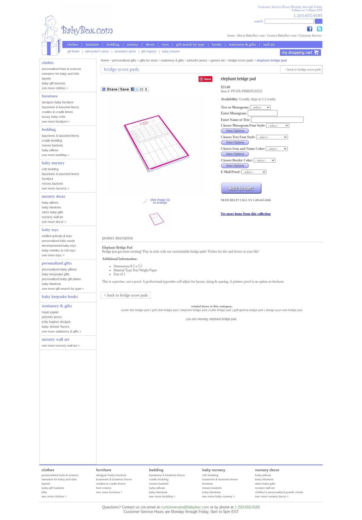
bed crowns (103, 487)
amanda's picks (125, 51)
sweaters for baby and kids (59, 479)
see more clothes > (54, 496)
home (231, 35)
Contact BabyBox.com (281, 35)
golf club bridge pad (165, 310)
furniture (92, 44)
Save (207, 79)
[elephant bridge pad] (156, 193)
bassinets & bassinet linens (114, 479)
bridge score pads (241, 60)
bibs (44, 492)
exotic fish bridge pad (135, 310)
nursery (132, 44)
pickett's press (197, 60)
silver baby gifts (265, 483)
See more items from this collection (246, 214)
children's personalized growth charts (279, 492)
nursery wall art (265, 487)
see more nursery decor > (271, 496)
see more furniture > (109, 492)
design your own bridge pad (284, 310)
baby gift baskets (53, 487)
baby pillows (157, 487)
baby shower (171, 51)
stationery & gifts (242, 44)
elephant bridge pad (193, 310)
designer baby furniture (111, 475)
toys (165, 44)
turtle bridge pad (220, 310)
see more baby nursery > (218, 496)
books (216, 44)
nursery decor (267, 470)
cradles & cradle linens (111, 483)
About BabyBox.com (251, 35)
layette (46, 483)
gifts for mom (149, 60)
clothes (72, 44)
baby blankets (158, 492)
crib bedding (210, 475)
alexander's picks (97, 51)
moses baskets (159, 483)
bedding (113, 44)
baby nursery (213, 470)
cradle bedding (159, 479)
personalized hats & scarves (60, 475)
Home (105, 60)
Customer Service (310, 35)
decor (150, 44)
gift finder (73, 51)
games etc (218, 60)
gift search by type (190, 44)
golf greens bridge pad (248, 310)
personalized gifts (124, 60)
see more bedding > (162, 496)
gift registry (149, 51)
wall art (269, 44)
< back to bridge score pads (303, 69)
